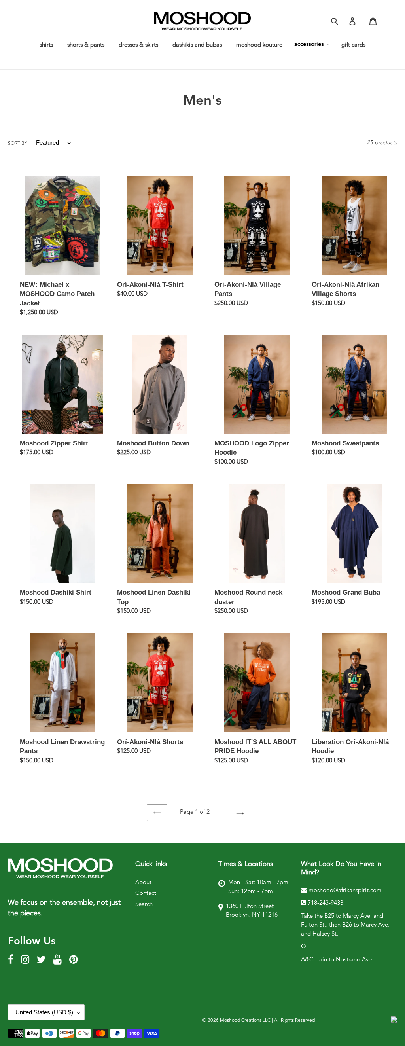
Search (144, 905)
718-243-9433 (325, 903)
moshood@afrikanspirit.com (344, 891)
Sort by (17, 143)
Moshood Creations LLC (245, 1020)
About (143, 883)
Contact (145, 893)
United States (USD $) (44, 1012)
